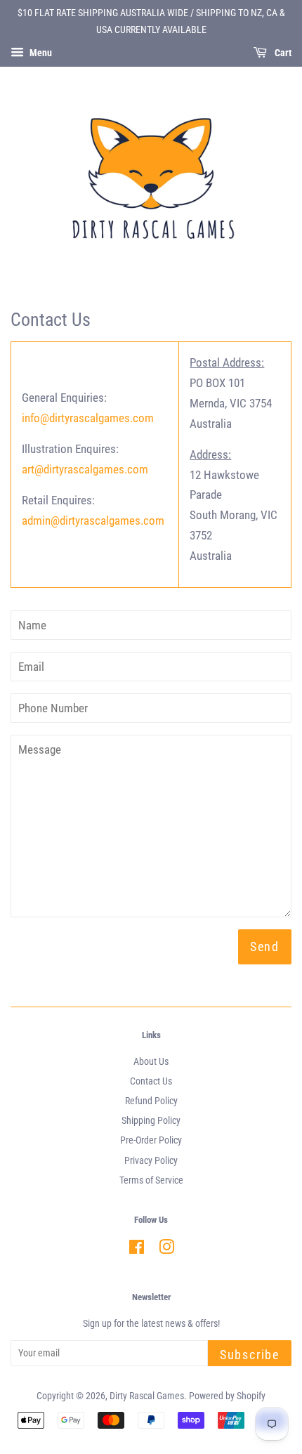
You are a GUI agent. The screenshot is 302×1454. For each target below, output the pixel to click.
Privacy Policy (151, 1161)
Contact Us (151, 1081)
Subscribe (250, 1354)
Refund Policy (151, 1101)
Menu (39, 52)
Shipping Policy (151, 1121)
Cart (282, 52)
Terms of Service (151, 1180)
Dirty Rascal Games (147, 1396)
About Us (151, 1062)
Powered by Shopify (227, 1396)
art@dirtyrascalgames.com (85, 469)
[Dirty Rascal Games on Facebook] (137, 1250)
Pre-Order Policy (151, 1140)
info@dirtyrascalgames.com (88, 418)
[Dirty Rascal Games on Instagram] (166, 1250)
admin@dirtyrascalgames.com (93, 520)
